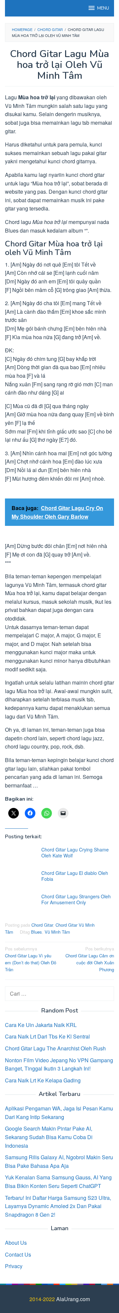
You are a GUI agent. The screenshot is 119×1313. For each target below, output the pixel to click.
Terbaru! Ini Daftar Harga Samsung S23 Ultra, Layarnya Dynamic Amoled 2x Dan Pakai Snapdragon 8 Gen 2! (58, 1206)
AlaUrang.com (73, 1299)
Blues (36, 932)
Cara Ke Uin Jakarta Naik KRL (41, 1025)
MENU (103, 8)
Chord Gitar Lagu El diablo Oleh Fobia (74, 876)
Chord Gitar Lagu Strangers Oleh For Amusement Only (76, 899)
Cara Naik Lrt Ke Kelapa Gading (43, 1080)
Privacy (13, 1266)
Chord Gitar (42, 925)
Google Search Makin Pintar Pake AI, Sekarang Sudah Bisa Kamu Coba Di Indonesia (49, 1137)
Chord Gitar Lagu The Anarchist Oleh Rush (55, 1048)
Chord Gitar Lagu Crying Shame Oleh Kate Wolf (75, 852)
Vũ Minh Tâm (57, 932)
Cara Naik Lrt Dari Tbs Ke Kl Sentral (47, 1036)
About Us (16, 1242)
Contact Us (18, 1254)
